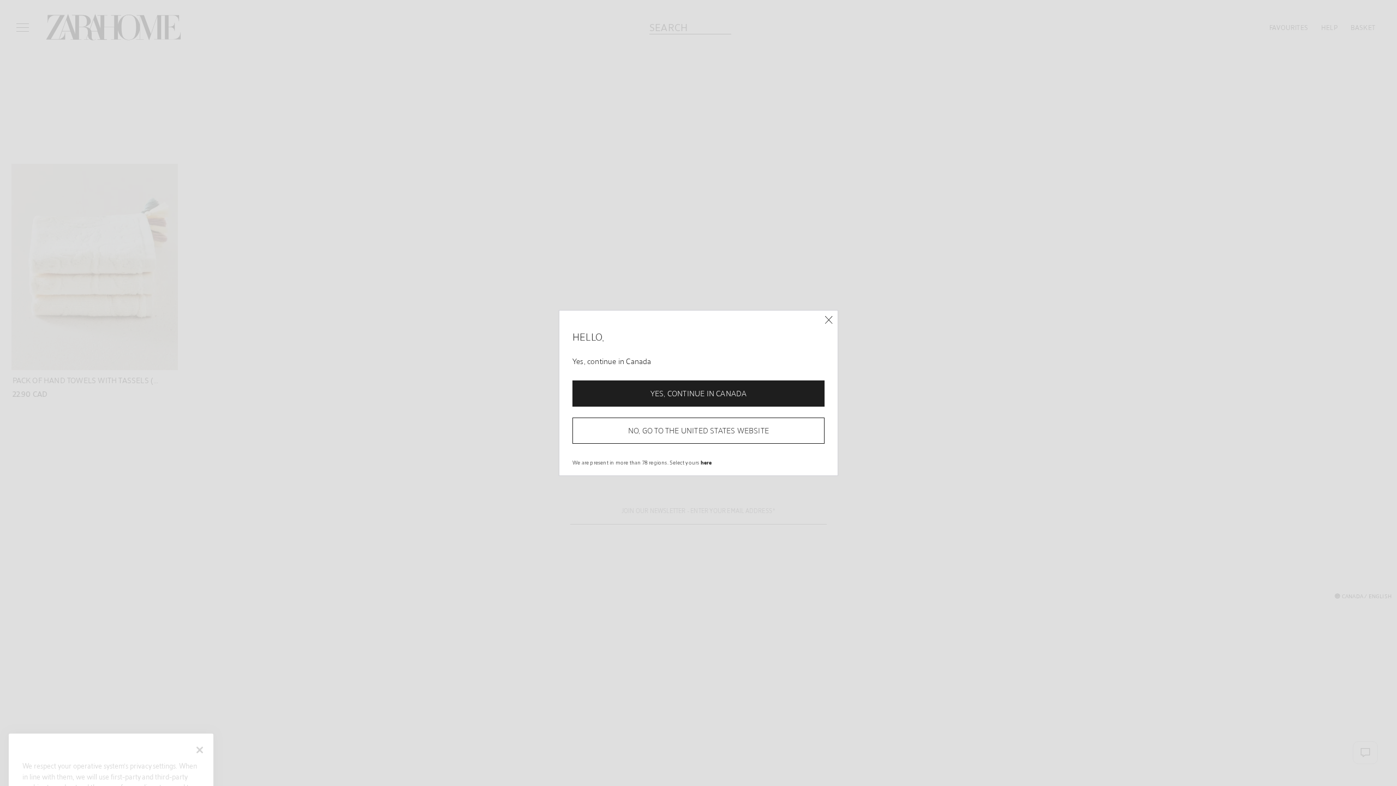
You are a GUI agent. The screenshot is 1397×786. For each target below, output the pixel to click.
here (706, 462)
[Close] (828, 320)
